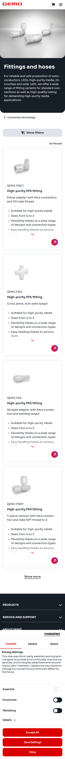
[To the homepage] (12, 4)
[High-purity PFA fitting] (54, 242)
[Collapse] (32, 234)
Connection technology (21, 117)
